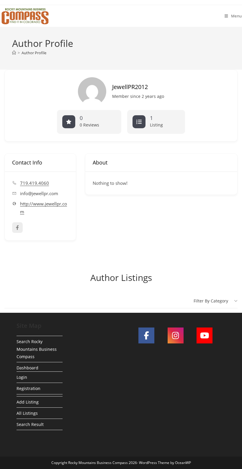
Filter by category (211, 301)
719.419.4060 (34, 183)
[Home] (14, 52)
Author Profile (34, 52)
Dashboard (27, 368)
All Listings (27, 413)
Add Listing (28, 402)
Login (22, 377)
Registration (28, 388)
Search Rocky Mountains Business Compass (37, 349)
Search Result (30, 424)
